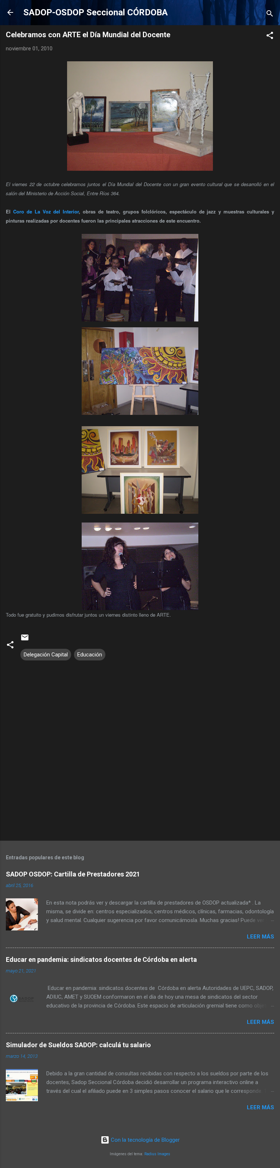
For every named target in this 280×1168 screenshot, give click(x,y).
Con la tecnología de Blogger (144, 1140)
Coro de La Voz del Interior (46, 211)
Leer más (260, 936)
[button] (269, 36)
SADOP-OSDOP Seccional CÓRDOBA (95, 12)
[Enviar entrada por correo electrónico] (24, 640)
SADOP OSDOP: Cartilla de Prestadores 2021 (73, 874)
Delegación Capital (46, 654)
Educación (89, 654)
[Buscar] (269, 15)
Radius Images (157, 1154)
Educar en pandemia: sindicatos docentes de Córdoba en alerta (101, 959)
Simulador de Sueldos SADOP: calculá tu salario (78, 1045)
